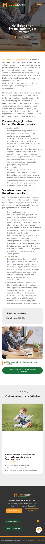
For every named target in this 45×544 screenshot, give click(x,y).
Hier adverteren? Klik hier (15, 318)
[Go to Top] (39, 529)
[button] (39, 4)
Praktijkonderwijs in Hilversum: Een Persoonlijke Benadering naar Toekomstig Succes (20, 456)
